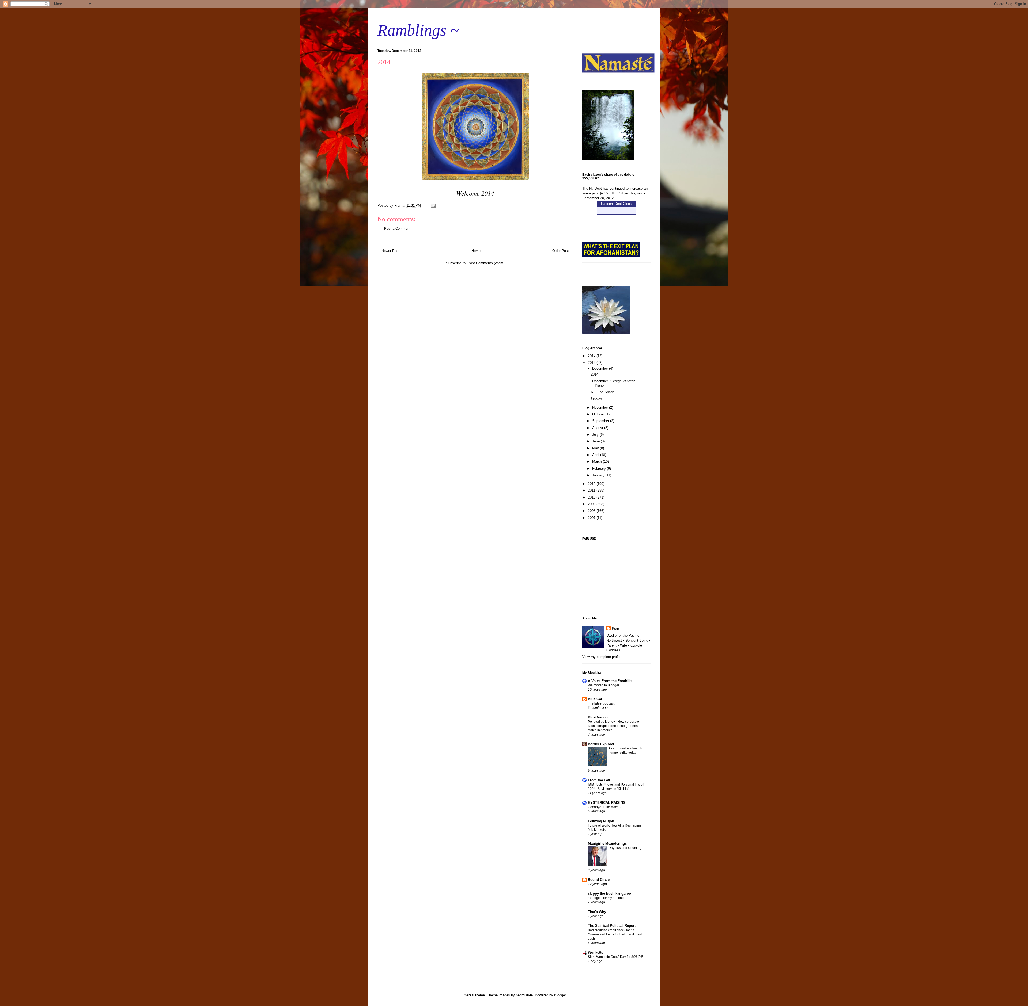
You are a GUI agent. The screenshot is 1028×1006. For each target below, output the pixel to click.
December (600, 368)
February (599, 468)
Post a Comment (397, 229)
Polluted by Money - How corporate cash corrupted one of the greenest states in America (613, 726)
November (600, 408)
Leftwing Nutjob (601, 821)
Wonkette (595, 952)
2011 (592, 490)
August (598, 428)
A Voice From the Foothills (610, 681)
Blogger (560, 995)
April (596, 455)
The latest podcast (601, 703)
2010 (592, 497)
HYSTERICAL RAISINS (606, 803)
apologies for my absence (606, 898)
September (601, 421)
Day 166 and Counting (625, 848)
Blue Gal (595, 699)
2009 (592, 504)
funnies (596, 399)
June (596, 441)
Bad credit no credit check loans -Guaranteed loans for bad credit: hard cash (615, 934)
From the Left (599, 780)
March (597, 462)
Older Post (560, 251)
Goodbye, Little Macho (604, 807)
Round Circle (599, 880)
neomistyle (524, 995)
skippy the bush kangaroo (609, 894)
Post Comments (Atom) (486, 263)
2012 (592, 484)
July (596, 435)
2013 (592, 363)
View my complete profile (601, 657)
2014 (592, 356)
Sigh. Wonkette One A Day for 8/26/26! (615, 957)
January (599, 475)
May (596, 448)
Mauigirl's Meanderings (607, 843)
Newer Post (390, 251)
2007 (592, 518)
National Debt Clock (616, 204)
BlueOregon (598, 717)
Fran (615, 628)
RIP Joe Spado (602, 392)
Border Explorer (601, 744)
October (599, 414)
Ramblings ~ (418, 30)
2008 (592, 511)
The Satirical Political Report (612, 926)
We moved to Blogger (603, 685)
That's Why (597, 912)
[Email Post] (433, 206)
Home (476, 251)
